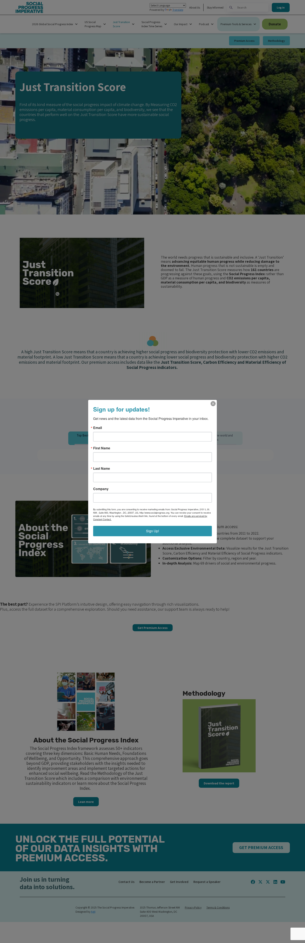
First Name (101, 448)
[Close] (213, 403)
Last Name (101, 468)
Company (101, 489)
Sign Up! (152, 531)
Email (97, 427)
